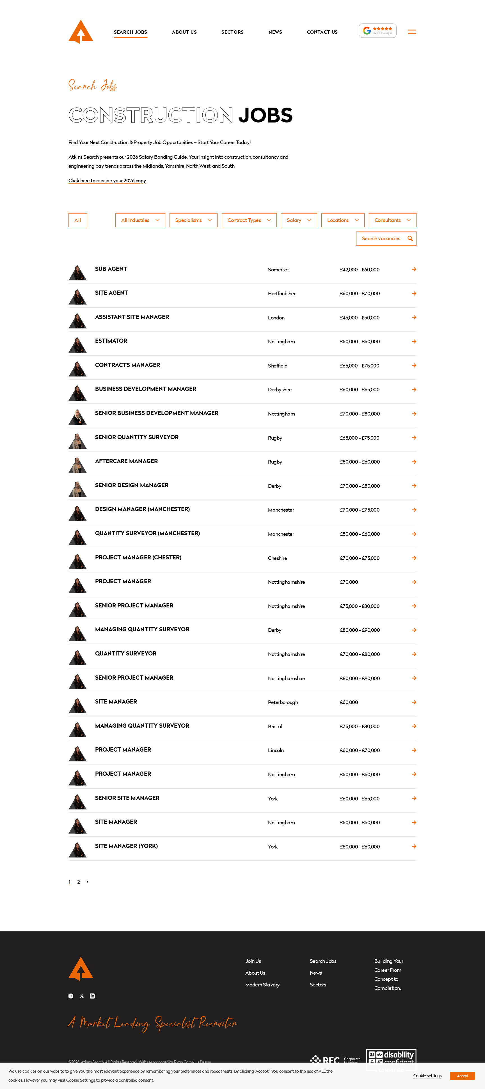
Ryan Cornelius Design (192, 1062)
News (275, 32)
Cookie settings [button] (427, 1076)
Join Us (253, 961)
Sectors (232, 32)
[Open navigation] (412, 32)
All (77, 220)
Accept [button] (462, 1075)
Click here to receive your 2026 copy (107, 180)
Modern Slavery (262, 984)
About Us (184, 32)
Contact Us (322, 32)
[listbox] (140, 220)
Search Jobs (130, 32)
